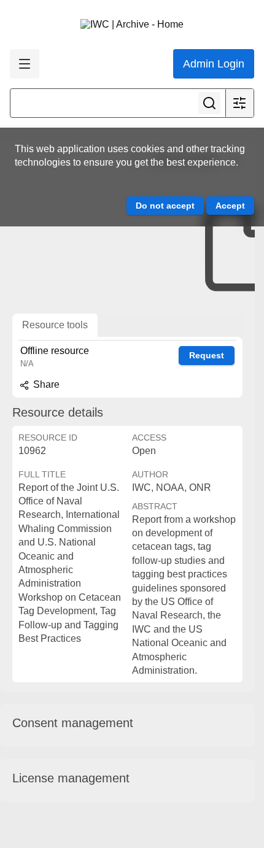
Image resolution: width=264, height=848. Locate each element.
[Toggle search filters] (239, 103)
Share (45, 384)
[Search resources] (209, 103)
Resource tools (55, 325)
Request (206, 355)
